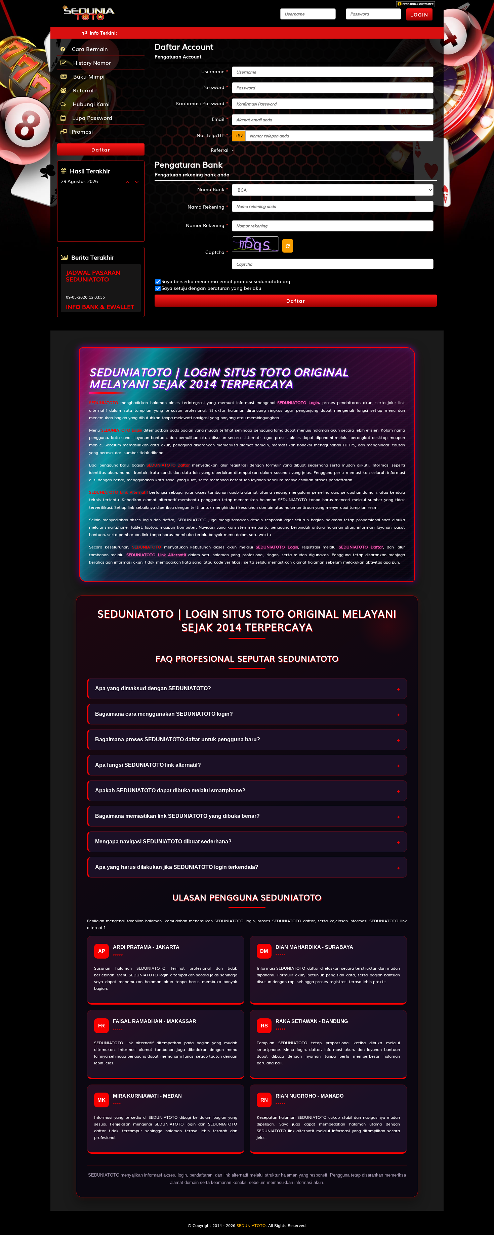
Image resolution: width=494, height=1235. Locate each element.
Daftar (295, 300)
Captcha (217, 252)
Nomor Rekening (207, 225)
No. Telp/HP (213, 135)
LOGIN (419, 14)
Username (215, 71)
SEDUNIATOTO (103, 402)
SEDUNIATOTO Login (121, 430)
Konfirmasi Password (202, 103)
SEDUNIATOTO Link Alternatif (118, 492)
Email (220, 119)
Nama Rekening (208, 206)
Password (215, 87)
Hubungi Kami (89, 104)
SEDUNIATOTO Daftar (168, 465)
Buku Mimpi (87, 76)
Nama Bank (213, 189)
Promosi (81, 131)
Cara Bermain (88, 49)
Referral (81, 90)
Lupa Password (90, 118)
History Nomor (90, 62)
